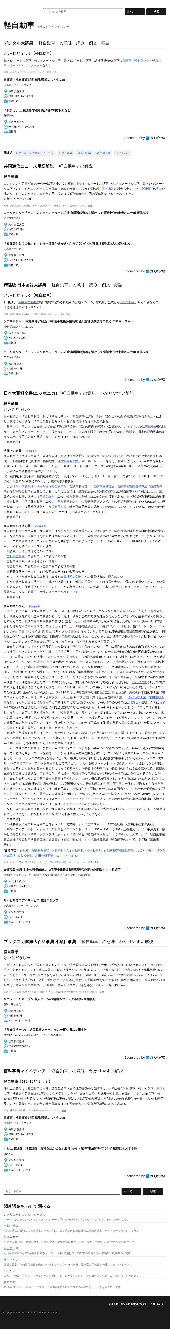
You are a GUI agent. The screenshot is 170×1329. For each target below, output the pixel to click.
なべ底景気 (139, 682)
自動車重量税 (16, 556)
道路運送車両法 (28, 302)
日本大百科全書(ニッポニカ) (30, 393)
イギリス (133, 426)
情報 (48, 72)
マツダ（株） (73, 855)
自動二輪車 (65, 152)
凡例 (55, 72)
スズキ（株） (145, 850)
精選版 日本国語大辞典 (25, 284)
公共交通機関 (144, 188)
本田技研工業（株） (48, 855)
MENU (7, 3)
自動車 (126, 60)
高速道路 (108, 188)
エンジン (10, 183)
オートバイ (17, 65)
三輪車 (149, 426)
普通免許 (45, 496)
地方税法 (42, 486)
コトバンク (20, 11)
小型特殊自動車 (68, 461)
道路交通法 (25, 855)
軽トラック (141, 60)
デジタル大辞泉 (18, 43)
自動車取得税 (60, 850)
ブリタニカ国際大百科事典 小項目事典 (40, 941)
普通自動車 (84, 152)
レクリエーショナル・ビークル (34, 152)
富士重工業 (103, 152)
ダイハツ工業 (137, 697)
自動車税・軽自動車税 (87, 850)
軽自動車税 (58, 486)
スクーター (35, 65)
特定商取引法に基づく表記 (134, 1304)
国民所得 (120, 531)
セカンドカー (143, 587)
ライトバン (122, 152)
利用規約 (113, 1304)
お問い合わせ (156, 1304)
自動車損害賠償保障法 (132, 486)
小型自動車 (127, 302)
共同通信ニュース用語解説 (29, 166)
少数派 (127, 431)
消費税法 (28, 486)
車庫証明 (66, 576)
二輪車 (66, 636)
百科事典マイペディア (25, 1071)
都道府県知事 (57, 506)
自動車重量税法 (103, 486)
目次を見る (31, 451)
